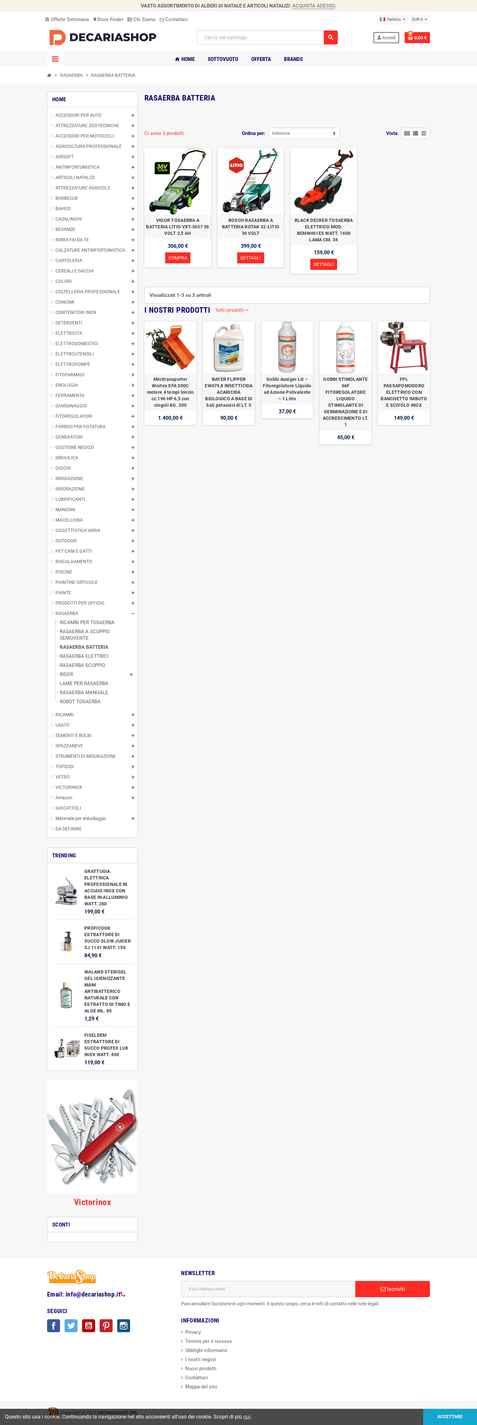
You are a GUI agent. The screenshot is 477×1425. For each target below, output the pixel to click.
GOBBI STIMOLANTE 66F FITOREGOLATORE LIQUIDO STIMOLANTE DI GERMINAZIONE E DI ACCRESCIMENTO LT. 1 (346, 402)
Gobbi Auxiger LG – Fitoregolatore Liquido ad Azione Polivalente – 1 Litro (287, 389)
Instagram (123, 1325)
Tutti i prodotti (232, 310)
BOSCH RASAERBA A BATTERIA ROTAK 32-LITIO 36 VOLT (250, 227)
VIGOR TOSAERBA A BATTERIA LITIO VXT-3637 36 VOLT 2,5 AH (177, 227)
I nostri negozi (200, 1359)
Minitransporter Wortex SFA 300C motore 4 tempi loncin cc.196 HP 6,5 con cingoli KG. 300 (170, 392)
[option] (170, 382)
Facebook (53, 1325)
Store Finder (108, 19)
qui (247, 1417)
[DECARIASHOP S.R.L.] (104, 37)
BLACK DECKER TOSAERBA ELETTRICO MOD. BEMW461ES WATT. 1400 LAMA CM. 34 (324, 230)
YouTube (88, 1325)
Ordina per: (253, 133)
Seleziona (281, 133)
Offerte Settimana (67, 19)
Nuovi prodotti (200, 1368)
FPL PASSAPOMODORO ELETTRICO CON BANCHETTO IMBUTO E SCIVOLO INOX (404, 392)
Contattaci (176, 19)
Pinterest (106, 1325)
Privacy (193, 1332)
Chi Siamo (144, 19)
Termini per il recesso (208, 1341)
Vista (392, 133)
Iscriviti (395, 1289)
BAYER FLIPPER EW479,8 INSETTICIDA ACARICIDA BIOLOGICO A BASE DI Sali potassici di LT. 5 (228, 392)
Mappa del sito (201, 1387)
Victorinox (92, 1202)
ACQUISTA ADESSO (313, 6)
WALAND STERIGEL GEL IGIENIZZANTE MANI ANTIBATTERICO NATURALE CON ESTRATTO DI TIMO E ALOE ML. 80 (107, 991)
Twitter (71, 1325)
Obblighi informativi (206, 1350)
